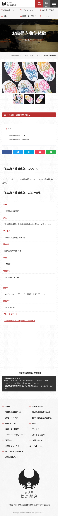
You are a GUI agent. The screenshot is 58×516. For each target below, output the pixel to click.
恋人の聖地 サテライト (14, 452)
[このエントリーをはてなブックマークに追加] (29, 152)
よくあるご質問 (38, 435)
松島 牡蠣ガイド (11, 457)
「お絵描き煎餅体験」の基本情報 (17, 139)
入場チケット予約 (12, 446)
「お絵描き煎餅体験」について (17, 135)
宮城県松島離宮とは (13, 412)
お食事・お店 (37, 407)
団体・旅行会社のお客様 (42, 418)
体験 (5, 16)
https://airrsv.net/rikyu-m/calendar (18, 321)
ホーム (8, 407)
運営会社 (8, 440)
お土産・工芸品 (48, 10)
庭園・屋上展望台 (29, 16)
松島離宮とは (8, 10)
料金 (34, 423)
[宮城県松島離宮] (9, 4)
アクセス (45, 16)
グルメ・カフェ (29, 10)
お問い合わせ (37, 440)
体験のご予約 (10, 423)
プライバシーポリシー (14, 435)
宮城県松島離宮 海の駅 (41, 412)
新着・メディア (11, 418)
